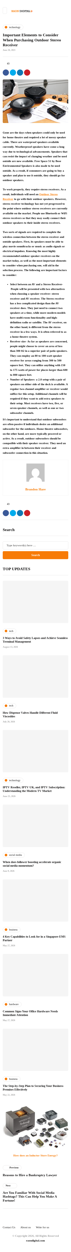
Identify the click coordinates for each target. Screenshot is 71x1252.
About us (25, 1227)
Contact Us (9, 1227)
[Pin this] (27, 72)
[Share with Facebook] (6, 72)
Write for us (42, 1227)
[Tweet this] (13, 72)
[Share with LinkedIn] (20, 72)
